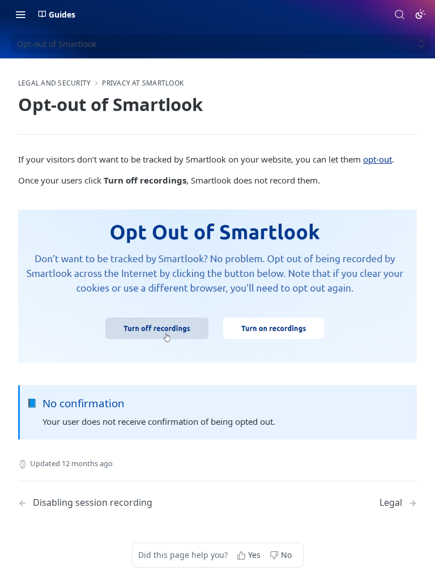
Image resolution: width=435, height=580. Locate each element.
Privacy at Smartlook (143, 83)
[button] (217, 286)
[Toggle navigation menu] (20, 14)
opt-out (377, 159)
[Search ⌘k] (399, 14)
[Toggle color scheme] (420, 14)
